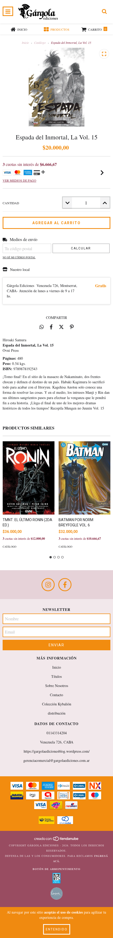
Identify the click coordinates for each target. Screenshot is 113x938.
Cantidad (11, 203)
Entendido (57, 929)
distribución (56, 713)
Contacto (56, 694)
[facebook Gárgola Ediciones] (64, 584)
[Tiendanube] (57, 840)
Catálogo (40, 42)
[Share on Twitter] (61, 327)
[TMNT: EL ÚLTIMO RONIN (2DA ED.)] (29, 478)
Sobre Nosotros (56, 685)
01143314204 (57, 732)
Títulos (56, 676)
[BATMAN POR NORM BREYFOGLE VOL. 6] (85, 478)
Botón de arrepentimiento (56, 869)
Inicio (25, 42)
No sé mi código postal (19, 257)
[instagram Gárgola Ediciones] (48, 584)
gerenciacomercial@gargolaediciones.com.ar (56, 760)
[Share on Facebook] (51, 327)
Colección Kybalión (56, 703)
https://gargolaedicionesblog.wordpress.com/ (57, 751)
